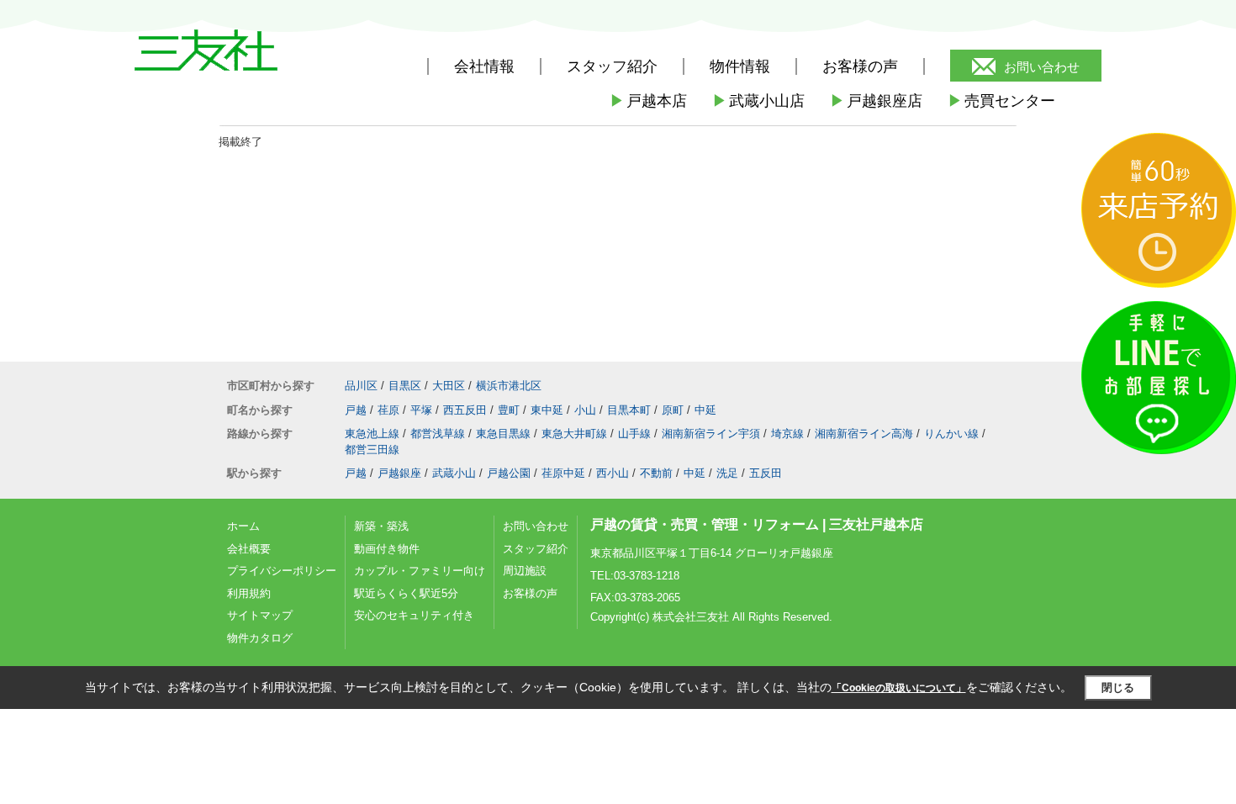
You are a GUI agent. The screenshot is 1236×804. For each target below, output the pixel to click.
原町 (673, 410)
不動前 (656, 473)
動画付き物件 (387, 548)
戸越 (356, 410)
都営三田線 (372, 449)
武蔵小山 (454, 473)
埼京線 (787, 433)
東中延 (547, 410)
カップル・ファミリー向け (419, 570)
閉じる (1117, 687)
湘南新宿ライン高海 (864, 433)
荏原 (388, 410)
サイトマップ (260, 615)
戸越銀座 (399, 473)
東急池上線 (372, 433)
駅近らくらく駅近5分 (406, 593)
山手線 (634, 433)
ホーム (243, 526)
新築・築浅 (381, 526)
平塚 (421, 410)
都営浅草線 (437, 433)
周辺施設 (525, 570)
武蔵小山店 (758, 101)
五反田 (765, 473)
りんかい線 (951, 433)
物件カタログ (260, 638)
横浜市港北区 (508, 385)
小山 (585, 410)
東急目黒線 (503, 433)
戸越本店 (648, 101)
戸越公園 (509, 473)
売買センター (1001, 101)
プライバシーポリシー (281, 570)
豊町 (509, 410)
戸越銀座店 (876, 101)
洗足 (727, 473)
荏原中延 (563, 473)
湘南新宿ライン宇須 (711, 433)
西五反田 (465, 410)
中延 (705, 410)
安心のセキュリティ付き (414, 615)
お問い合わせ (1042, 67)
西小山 (612, 473)
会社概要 (249, 548)
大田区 (448, 385)
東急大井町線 (574, 433)
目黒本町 (629, 410)
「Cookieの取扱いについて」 (899, 688)
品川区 (361, 385)
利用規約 (249, 593)
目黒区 (404, 385)
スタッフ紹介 (535, 548)
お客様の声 (860, 66)
